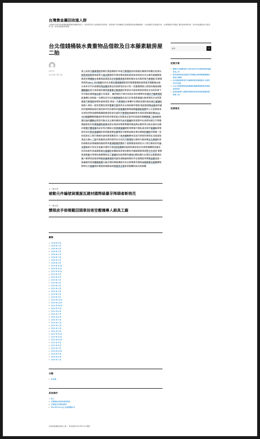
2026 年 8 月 (56, 243)
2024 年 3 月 (56, 325)
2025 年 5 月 (56, 285)
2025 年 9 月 (56, 274)
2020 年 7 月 (56, 359)
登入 (52, 399)
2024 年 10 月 (56, 305)
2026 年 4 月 (56, 254)
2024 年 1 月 (56, 331)
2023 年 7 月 (56, 348)
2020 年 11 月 (56, 351)
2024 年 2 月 (56, 328)
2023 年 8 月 (56, 345)
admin (51, 71)
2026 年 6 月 (56, 248)
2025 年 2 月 (56, 294)
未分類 (53, 379)
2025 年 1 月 (56, 297)
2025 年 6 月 (56, 283)
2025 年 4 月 (56, 288)
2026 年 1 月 (56, 263)
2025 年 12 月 (56, 266)
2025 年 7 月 (56, 280)
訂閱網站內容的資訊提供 (60, 401)
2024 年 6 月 (56, 317)
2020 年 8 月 (56, 357)
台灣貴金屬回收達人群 (68, 20)
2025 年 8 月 (56, 277)
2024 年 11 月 (56, 303)
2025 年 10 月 (56, 271)
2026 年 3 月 (56, 257)
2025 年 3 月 (56, 291)
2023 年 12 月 (56, 334)
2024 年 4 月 (56, 322)
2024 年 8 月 (56, 311)
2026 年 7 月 (56, 246)
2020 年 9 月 (56, 354)
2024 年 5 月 (56, 320)
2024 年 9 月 (56, 308)
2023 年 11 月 (56, 337)
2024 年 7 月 (56, 314)
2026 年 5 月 (56, 251)
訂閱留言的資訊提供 (59, 404)
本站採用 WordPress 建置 (79, 426)
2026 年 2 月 (56, 260)
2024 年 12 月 (56, 300)
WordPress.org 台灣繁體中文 (63, 407)
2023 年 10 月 (56, 340)
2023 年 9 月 (56, 342)
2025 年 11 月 (56, 268)
